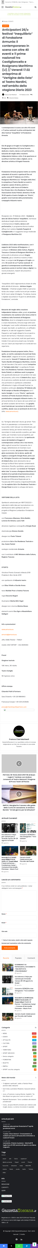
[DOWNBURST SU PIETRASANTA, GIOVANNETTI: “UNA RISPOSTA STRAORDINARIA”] (7, 967)
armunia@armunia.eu (9, 635)
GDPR (3, 1190)
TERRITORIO (7, 1050)
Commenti (31, 958)
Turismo (31, 1169)
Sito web (4, 931)
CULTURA (6, 1043)
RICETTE (6, 1063)
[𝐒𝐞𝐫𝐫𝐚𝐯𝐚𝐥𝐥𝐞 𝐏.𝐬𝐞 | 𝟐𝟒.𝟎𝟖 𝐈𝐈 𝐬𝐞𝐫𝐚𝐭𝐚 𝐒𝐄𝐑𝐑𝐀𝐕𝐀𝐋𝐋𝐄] (10, 851)
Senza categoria (8, 1056)
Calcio (16, 1158)
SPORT (5, 1046)
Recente (6, 958)
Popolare (18, 958)
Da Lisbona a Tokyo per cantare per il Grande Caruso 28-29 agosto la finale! (10, 837)
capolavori (24, 1158)
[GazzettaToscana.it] (13, 7)
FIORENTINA (7, 1059)
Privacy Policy (7, 1196)
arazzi (4, 1158)
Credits (22, 1234)
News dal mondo (8, 1078)
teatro (24, 1169)
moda (21, 1165)
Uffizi (4, 1172)
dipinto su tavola (7, 1162)
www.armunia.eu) (12, 411)
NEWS (5, 1033)
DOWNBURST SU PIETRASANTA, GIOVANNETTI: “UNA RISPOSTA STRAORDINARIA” (25, 968)
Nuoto (11, 1169)
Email (4, 922)
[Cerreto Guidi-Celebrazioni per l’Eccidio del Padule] (28, 851)
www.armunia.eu (8, 629)
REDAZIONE (5, 1184)
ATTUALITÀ (6, 1040)
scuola (18, 1169)
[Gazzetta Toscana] (19, 14)
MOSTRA (28, 1165)
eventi (23, 1162)
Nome (4, 914)
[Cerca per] (35, 7)
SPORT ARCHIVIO (8, 1053)
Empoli (17, 1162)
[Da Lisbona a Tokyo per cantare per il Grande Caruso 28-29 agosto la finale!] (10, 828)
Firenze (30, 1162)
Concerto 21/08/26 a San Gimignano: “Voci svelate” (28, 837)
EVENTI (11, 21)
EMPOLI (5, 1066)
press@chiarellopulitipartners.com (14, 707)
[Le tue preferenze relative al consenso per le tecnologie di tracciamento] (34, 1244)
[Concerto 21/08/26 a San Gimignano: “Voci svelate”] (28, 828)
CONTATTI (5, 1187)
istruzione (14, 1165)
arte (10, 1158)
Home (5, 21)
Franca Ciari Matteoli (11, 94)
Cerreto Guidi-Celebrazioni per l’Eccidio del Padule (27, 859)
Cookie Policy (7, 1201)
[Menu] (3, 7)
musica (5, 1169)
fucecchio (5, 1165)
